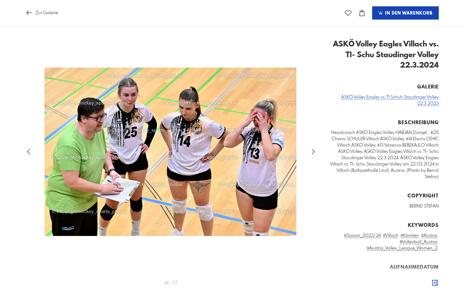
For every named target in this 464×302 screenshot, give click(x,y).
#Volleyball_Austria (418, 242)
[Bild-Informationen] (435, 283)
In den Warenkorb (408, 13)
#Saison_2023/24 (362, 235)
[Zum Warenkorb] (362, 13)
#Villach (390, 235)
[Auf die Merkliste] (348, 13)
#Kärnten (410, 235)
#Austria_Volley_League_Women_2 (402, 248)
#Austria (429, 235)
